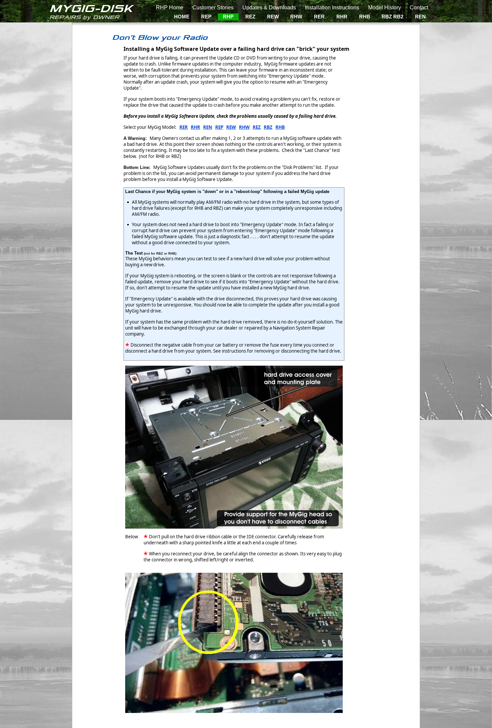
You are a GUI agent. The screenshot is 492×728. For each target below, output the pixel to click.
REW (273, 16)
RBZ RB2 (392, 16)
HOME (181, 16)
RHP (228, 16)
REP (206, 16)
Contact (419, 7)
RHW (296, 16)
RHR (341, 16)
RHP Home (169, 7)
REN (420, 16)
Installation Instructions (332, 7)
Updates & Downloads (269, 7)
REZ (250, 16)
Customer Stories (213, 7)
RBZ (268, 127)
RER (319, 16)
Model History (384, 7)
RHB (364, 16)
